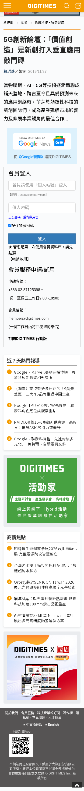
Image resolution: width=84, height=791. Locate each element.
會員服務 (27, 713)
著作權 (68, 713)
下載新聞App (21, 731)
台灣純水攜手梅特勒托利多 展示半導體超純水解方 (45, 568)
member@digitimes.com (28, 318)
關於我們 (11, 713)
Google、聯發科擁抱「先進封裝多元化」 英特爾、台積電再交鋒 (44, 441)
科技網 (8, 22)
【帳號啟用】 (19, 259)
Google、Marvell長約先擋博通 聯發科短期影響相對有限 (45, 374)
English (53, 724)
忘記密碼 (14, 217)
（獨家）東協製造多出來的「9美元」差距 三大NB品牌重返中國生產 (45, 391)
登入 (42, 238)
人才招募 (54, 717)
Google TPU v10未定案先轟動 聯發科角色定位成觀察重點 (44, 408)
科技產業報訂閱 (48, 713)
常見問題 (38, 717)
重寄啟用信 (30, 217)
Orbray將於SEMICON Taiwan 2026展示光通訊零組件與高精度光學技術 (45, 584)
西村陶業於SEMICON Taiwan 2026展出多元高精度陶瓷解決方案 (44, 618)
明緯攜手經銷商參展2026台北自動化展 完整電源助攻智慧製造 (45, 551)
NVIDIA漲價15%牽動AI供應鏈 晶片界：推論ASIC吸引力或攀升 (45, 424)
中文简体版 (34, 724)
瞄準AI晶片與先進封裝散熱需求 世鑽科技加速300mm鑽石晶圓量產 (45, 601)
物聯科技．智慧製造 (49, 22)
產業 (24, 22)
